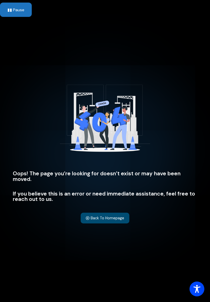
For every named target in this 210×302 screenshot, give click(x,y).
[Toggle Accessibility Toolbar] (197, 289)
